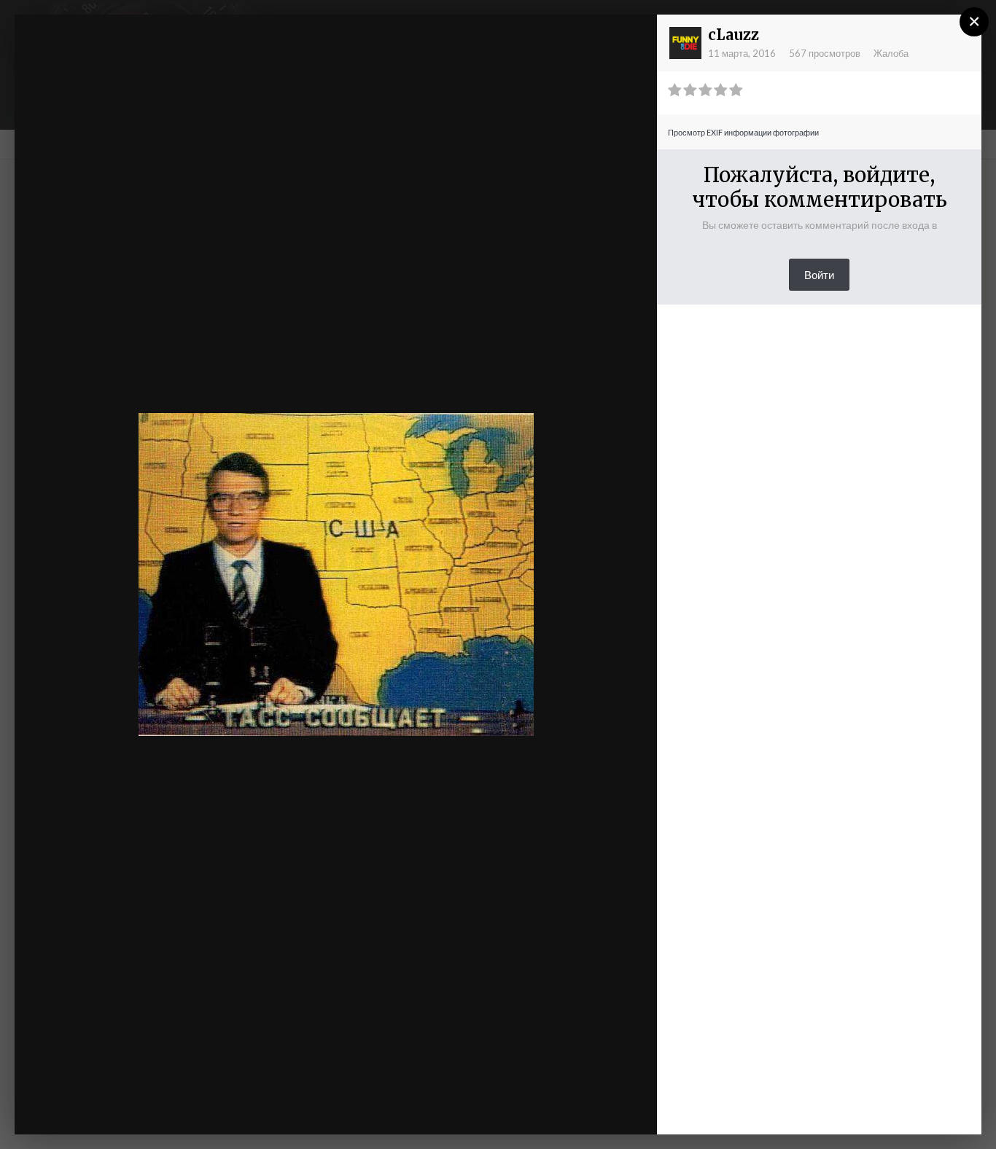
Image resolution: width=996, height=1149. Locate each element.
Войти (819, 274)
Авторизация (467, 38)
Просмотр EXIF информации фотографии (743, 132)
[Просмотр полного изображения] (632, 40)
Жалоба (891, 53)
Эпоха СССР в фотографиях (154, 53)
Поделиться (598, 1108)
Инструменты (491, 1108)
